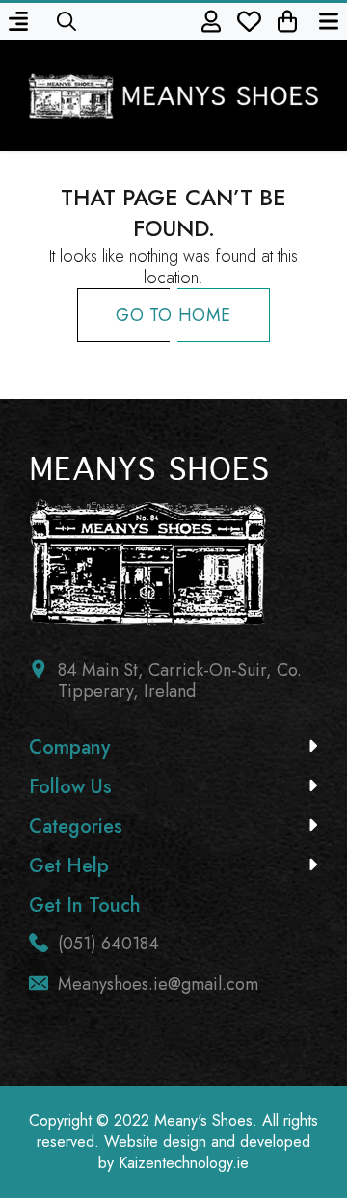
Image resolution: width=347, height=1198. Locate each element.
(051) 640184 (108, 943)
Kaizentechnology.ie (184, 1163)
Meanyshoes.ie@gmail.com (158, 984)
